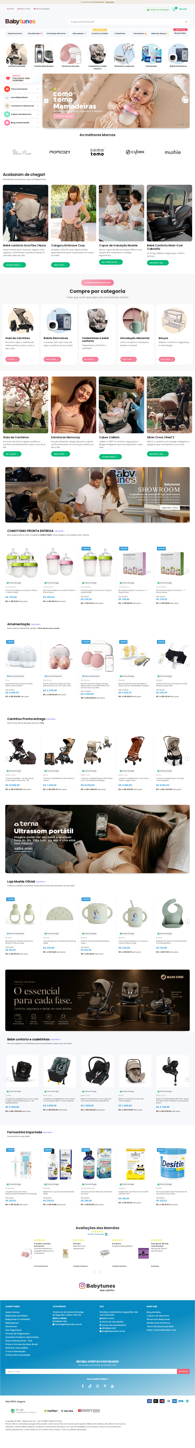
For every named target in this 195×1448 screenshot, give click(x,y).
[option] (22, 106)
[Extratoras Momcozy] (73, 405)
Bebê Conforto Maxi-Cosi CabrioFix (165, 247)
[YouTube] (112, 1386)
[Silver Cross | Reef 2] (169, 405)
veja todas (61, 453)
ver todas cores (111, 262)
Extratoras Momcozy (65, 437)
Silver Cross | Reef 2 (160, 437)
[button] (95, 1272)
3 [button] (183, 124)
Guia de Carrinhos (16, 437)
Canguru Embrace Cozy (68, 245)
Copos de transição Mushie (118, 245)
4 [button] (186, 124)
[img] (98, 1231)
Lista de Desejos (42, 9)
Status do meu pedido (112, 1321)
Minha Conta (107, 1318)
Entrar (11, 9)
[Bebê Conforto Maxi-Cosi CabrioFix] (169, 213)
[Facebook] (83, 1386)
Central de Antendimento (113, 1325)
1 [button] (177, 124)
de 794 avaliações (96, 1234)
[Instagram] (97, 1386)
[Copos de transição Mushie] (121, 213)
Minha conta (24, 9)
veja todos (60, 264)
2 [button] (180, 124)
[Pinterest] (105, 1386)
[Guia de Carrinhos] (25, 405)
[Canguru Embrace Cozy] (73, 213)
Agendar (109, 2)
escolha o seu (158, 262)
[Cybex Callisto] (121, 405)
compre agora (14, 264)
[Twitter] (90, 1386)
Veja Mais (59, 531)
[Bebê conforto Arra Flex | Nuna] (25, 213)
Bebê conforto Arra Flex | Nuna (24, 245)
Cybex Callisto (109, 437)
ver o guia (12, 453)
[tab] (30, 531)
